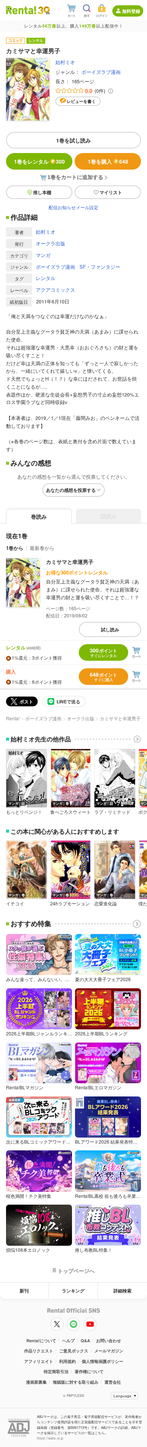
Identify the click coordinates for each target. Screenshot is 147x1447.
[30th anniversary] (43, 10)
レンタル (45, 278)
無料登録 (131, 11)
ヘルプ (68, 1340)
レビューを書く (81, 101)
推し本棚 (42, 192)
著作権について (89, 1371)
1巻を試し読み (73, 140)
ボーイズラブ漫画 (101, 71)
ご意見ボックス (73, 1351)
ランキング (73, 1290)
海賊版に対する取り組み (75, 1382)
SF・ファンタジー (100, 266)
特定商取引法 (56, 1371)
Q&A (85, 1340)
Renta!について (41, 1340)
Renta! (13, 718)
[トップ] (21, 10)
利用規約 (67, 1361)
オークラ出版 (50, 243)
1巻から (14, 547)
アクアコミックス (55, 289)
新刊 (24, 1290)
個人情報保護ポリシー (102, 1361)
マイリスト (111, 192)
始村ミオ (65, 62)
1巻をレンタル (39, 161)
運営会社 (112, 1382)
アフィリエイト (38, 1361)
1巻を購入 (108, 161)
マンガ (43, 255)
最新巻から (42, 547)
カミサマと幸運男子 (69, 561)
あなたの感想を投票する (71, 490)
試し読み (110, 629)
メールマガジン (108, 1351)
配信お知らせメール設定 (73, 207)
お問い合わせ (108, 1340)
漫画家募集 (36, 1382)
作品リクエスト (38, 1351)
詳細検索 (122, 1290)
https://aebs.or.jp (50, 1438)
